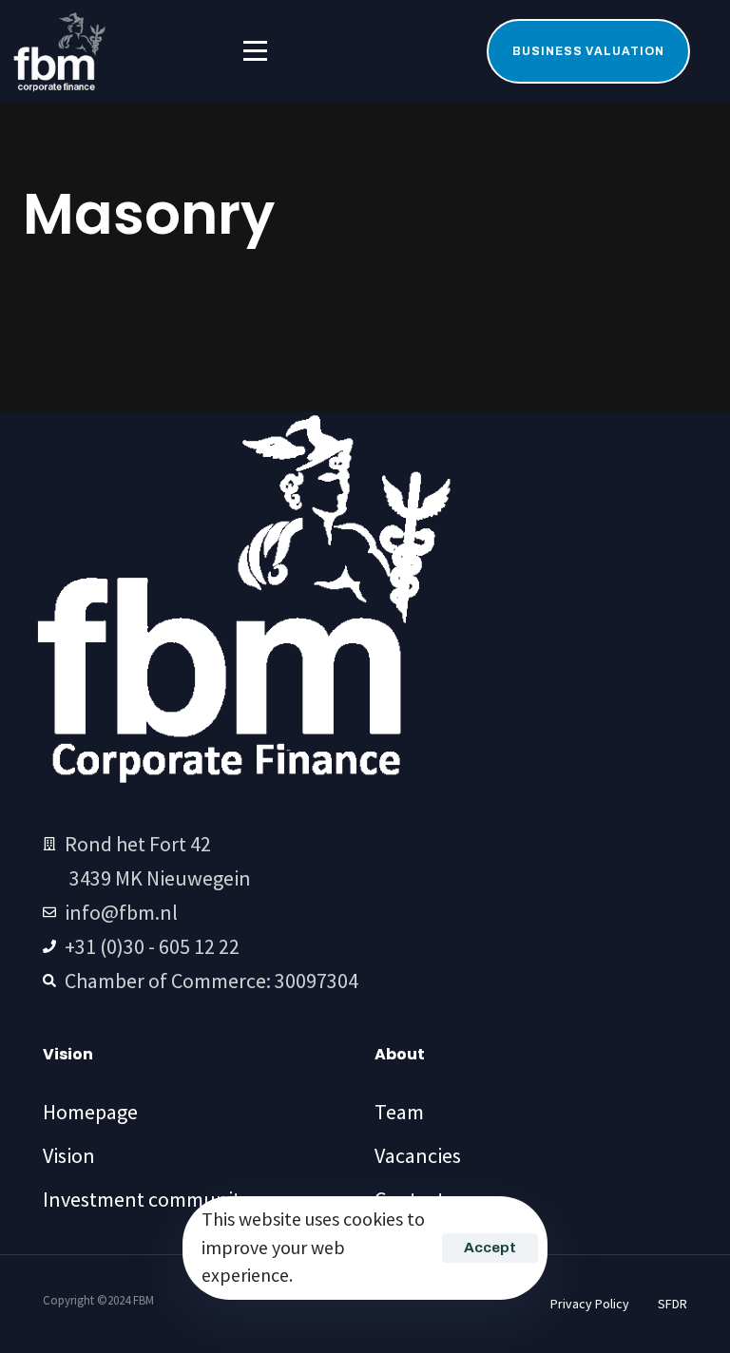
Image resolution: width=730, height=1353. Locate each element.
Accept (490, 1247)
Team (399, 1111)
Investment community (146, 1199)
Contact (410, 1199)
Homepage (90, 1111)
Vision (69, 1155)
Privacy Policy (589, 1303)
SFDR (672, 1303)
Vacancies (418, 1155)
